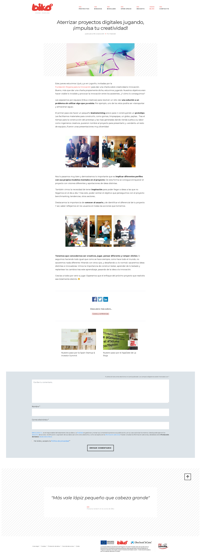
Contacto (164, 9)
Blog (152, 9)
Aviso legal (35, 546)
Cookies (43, 546)
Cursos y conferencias (100, 314)
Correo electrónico (40, 420)
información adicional (112, 435)
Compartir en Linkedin (105, 299)
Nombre (36, 407)
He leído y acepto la (52, 441)
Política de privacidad (60, 441)
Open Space (126, 9)
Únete (78, 546)
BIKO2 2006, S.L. (37, 433)
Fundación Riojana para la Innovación (73, 87)
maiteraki (113, 34)
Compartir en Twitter (100, 299)
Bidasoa (98, 9)
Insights (141, 9)
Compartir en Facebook (94, 299)
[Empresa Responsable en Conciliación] (163, 546)
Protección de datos (54, 546)
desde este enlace (45, 437)
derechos (35, 435)
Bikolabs (111, 9)
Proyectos (84, 9)
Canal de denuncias (68, 546)
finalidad (80, 433)
